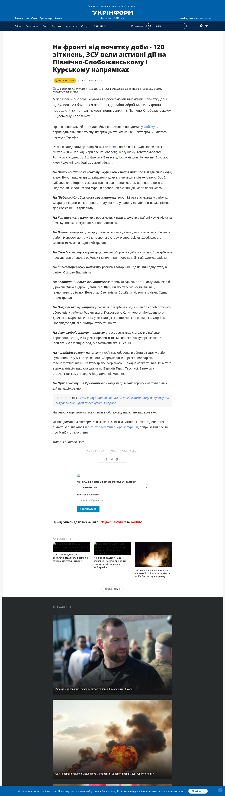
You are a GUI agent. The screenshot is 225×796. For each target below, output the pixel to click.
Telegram (105, 522)
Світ (45, 26)
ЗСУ (103, 451)
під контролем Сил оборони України (111, 427)
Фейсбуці (150, 127)
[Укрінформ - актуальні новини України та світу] (112, 12)
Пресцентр (46, 18)
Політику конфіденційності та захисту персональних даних (151, 791)
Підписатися (88, 508)
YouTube (136, 522)
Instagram (119, 522)
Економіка (32, 26)
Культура (71, 26)
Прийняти (198, 791)
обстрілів (111, 147)
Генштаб (91, 451)
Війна (18, 26)
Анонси (58, 18)
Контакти (137, 26)
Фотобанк (31, 18)
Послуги (19, 18)
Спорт (85, 26)
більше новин (112, 589)
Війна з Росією (129, 451)
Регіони (56, 26)
